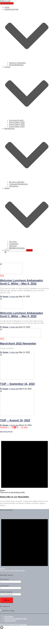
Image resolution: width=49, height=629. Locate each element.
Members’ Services (16, 248)
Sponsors (13, 246)
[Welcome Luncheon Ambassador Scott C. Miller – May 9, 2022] (11, 273)
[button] (27, 61)
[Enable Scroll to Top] (1, 627)
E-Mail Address (6, 592)
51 (22, 427)
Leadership (13, 244)
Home (7, 7)
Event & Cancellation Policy (16, 619)
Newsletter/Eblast (16, 65)
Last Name (4, 586)
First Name (4, 579)
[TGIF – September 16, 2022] (17, 379)
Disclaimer (9, 617)
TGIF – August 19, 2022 (15, 420)
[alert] (24, 464)
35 (12, 427)
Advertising (13, 186)
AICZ (2, 275)
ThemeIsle (22, 625)
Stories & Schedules (17, 63)
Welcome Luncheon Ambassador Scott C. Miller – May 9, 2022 (21, 282)
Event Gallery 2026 (17, 122)
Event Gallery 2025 (17, 124)
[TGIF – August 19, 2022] (17, 415)
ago (14, 296)
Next (25, 427)
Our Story (13, 242)
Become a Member (16, 182)
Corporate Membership (18, 184)
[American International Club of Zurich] (5, 1)
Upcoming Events (16, 120)
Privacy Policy (10, 621)
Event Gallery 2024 (17, 126)
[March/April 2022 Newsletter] (20, 336)
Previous (3, 427)
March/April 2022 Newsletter (18, 343)
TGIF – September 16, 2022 (17, 383)
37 (17, 427)
